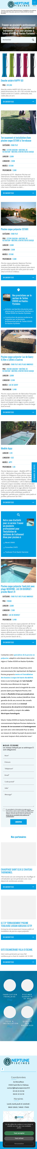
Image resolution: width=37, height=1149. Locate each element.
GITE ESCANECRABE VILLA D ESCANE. (17, 949)
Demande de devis (34, 472)
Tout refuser (19, 1138)
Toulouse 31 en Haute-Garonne (16, 552)
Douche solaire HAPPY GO (12, 80)
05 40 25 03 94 (18, 1091)
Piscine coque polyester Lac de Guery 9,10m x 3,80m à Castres (17, 358)
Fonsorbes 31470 (11, 547)
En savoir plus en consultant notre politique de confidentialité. (18, 815)
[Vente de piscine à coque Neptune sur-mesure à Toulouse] (18, 4)
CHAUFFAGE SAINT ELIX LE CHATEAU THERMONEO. (16, 871)
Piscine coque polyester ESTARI (14, 229)
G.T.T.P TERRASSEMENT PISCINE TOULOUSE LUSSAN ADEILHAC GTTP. (16, 924)
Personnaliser (19, 1143)
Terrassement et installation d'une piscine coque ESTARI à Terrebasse (16, 139)
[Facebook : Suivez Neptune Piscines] (2, 1069)
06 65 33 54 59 (18, 1094)
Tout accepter (19, 1133)
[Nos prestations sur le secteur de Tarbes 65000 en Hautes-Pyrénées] (6, 297)
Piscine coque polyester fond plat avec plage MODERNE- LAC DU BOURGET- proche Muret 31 (18, 589)
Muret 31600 (10, 542)
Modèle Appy (6, 448)
